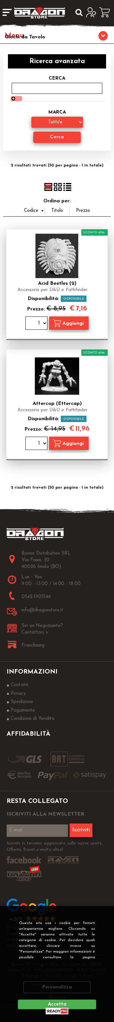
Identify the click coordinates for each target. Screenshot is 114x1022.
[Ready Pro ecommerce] (57, 1011)
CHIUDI (105, 914)
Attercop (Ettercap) (57, 403)
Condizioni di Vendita (32, 718)
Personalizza (57, 987)
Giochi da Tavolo (25, 37)
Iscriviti (81, 830)
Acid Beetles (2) (57, 283)
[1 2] (37, 323)
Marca (57, 112)
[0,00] (106, 12)
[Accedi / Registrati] (92, 12)
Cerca (57, 78)
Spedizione (22, 702)
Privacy (32, 965)
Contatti (19, 685)
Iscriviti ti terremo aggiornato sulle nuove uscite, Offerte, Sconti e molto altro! (55, 846)
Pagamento (23, 710)
